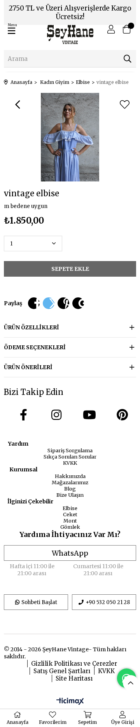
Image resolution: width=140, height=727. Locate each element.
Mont (70, 520)
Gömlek (70, 527)
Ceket (70, 514)
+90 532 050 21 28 (108, 602)
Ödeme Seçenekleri (35, 347)
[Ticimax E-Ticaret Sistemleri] (70, 702)
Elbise (70, 508)
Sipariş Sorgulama (70, 450)
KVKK (70, 463)
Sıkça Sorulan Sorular (70, 456)
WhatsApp (70, 553)
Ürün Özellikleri (31, 327)
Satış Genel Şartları (61, 671)
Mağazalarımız (70, 482)
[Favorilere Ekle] (124, 104)
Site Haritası (74, 678)
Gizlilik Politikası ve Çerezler (74, 663)
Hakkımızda (70, 476)
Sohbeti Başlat (39, 602)
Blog (70, 488)
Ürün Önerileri (28, 367)
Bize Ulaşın (70, 495)
